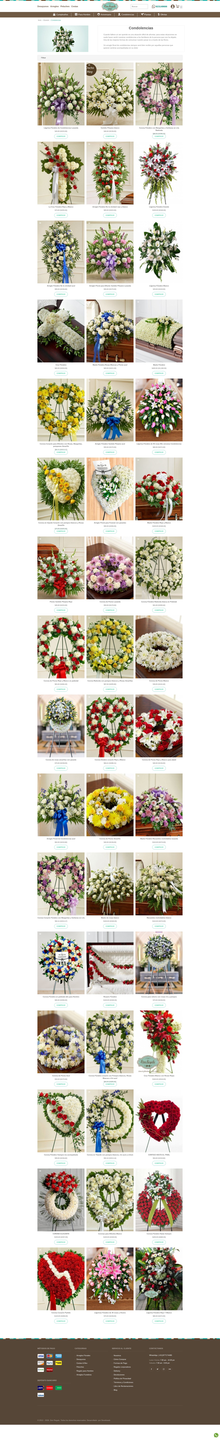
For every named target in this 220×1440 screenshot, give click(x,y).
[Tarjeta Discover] (40, 1363)
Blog (115, 1390)
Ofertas (163, 14)
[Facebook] (151, 1369)
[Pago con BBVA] (40, 1395)
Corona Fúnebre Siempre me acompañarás (61, 1155)
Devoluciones (119, 1375)
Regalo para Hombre (85, 1371)
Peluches (65, 6)
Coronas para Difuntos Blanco (110, 1234)
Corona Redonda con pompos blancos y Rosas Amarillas (110, 681)
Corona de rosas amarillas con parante (61, 760)
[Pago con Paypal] (49, 1363)
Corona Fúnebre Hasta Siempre (159, 1234)
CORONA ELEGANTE (61, 1234)
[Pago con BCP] (40, 1388)
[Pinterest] (170, 1369)
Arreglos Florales (83, 1355)
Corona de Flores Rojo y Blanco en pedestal (61, 681)
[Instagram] (163, 1369)
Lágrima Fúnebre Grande (159, 207)
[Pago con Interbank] (58, 1388)
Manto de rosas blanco (110, 918)
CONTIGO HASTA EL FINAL (159, 1155)
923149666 (161, 6)
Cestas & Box (82, 1363)
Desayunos (43, 6)
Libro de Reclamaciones (123, 1386)
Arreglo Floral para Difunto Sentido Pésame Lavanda (110, 286)
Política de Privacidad (122, 1378)
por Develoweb (104, 1420)
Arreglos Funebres (84, 1375)
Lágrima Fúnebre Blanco (159, 286)
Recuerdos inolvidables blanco (159, 918)
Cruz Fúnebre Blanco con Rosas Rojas (159, 1076)
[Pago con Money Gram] (49, 1370)
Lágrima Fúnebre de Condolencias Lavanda (61, 128)
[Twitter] (157, 1369)
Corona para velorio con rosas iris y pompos (159, 997)
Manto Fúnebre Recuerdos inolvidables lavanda (159, 839)
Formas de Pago (120, 1363)
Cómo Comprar (120, 1359)
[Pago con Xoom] (40, 1370)
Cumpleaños (61, 14)
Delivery (117, 1371)
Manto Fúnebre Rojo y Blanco (159, 523)
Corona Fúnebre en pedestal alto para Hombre (61, 997)
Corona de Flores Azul (61, 1076)
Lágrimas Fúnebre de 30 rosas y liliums (110, 1313)
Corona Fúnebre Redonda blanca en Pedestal (159, 602)
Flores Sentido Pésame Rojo (61, 602)
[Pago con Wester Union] (58, 1363)
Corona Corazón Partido (61, 1313)
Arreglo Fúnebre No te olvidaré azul (61, 286)
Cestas (74, 6)
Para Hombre (83, 14)
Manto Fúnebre (159, 365)
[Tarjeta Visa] (40, 1356)
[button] (173, 6)
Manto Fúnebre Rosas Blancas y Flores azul (110, 365)
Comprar (61, 136)
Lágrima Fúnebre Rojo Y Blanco (159, 1313)
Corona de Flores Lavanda (110, 602)
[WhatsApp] (216, 1439)
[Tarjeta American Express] (58, 1356)
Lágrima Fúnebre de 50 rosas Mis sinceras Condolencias (159, 444)
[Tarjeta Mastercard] (49, 1356)
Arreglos (54, 6)
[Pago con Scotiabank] (49, 1388)
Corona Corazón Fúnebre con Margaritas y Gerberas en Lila (61, 918)
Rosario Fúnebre (110, 997)
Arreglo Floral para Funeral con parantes (110, 523)
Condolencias (127, 14)
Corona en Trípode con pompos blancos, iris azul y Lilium (110, 1155)
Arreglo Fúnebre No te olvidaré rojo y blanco (110, 207)
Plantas (147, 14)
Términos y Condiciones (123, 1382)
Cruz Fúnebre (61, 365)
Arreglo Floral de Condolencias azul (61, 839)
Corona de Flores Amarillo (110, 839)
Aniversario (105, 14)
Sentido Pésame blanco (110, 128)
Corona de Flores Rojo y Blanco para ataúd (159, 760)
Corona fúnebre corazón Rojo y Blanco (110, 760)
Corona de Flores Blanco (159, 681)
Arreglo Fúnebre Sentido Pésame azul (110, 444)
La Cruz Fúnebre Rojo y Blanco (61, 207)
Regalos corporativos (122, 1367)
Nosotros (117, 1355)
